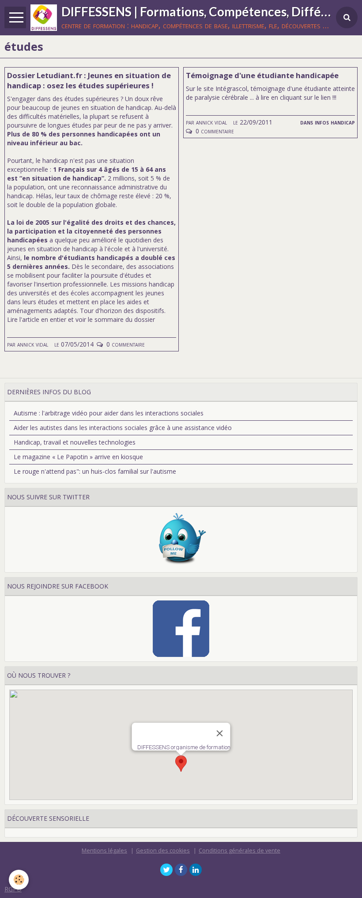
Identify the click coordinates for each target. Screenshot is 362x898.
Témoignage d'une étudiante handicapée (262, 75)
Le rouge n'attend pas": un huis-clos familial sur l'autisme (95, 471)
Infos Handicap (335, 122)
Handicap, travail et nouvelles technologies (75, 442)
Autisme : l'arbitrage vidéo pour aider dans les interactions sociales (109, 413)
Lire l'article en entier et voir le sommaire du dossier (81, 319)
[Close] (219, 733)
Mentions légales (104, 850)
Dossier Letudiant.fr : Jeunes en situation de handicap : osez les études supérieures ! (89, 80)
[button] (181, 763)
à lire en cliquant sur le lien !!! (295, 97)
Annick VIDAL (32, 344)
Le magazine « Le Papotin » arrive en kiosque (78, 457)
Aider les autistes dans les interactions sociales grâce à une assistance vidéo (123, 427)
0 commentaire (125, 344)
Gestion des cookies (163, 850)
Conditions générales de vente (239, 850)
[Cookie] (19, 880)
